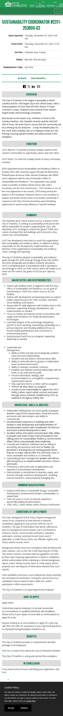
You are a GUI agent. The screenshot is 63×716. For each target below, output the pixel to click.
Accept (11, 708)
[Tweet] (28, 86)
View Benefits (38, 78)
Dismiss (24, 708)
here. (4, 672)
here (9, 650)
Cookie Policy (31, 701)
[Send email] (38, 86)
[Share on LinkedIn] (33, 86)
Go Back (22, 78)
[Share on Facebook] (24, 86)
